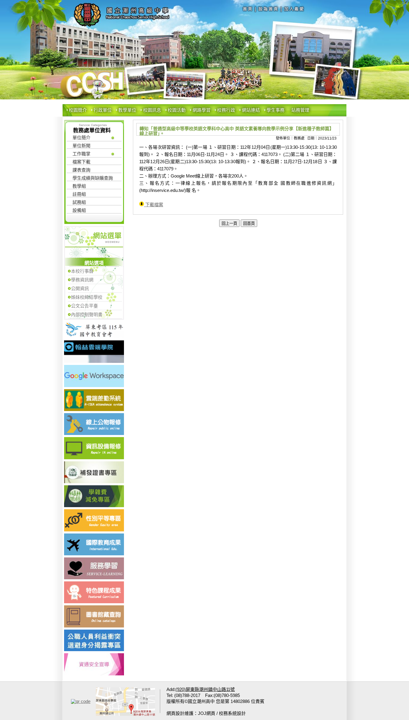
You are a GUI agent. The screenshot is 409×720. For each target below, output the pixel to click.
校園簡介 (78, 110)
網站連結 (251, 110)
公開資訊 (80, 288)
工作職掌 (81, 153)
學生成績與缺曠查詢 (92, 178)
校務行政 (226, 110)
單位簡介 (81, 137)
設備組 (79, 210)
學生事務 (275, 110)
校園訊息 (152, 110)
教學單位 (127, 110)
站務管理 (300, 110)
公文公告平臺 (84, 305)
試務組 (79, 202)
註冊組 (79, 194)
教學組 (79, 186)
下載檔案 (153, 204)
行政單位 (103, 110)
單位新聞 (81, 145)
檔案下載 (81, 161)
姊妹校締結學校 (86, 297)
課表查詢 (81, 169)
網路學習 (201, 110)
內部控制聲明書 (86, 314)
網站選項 (94, 263)
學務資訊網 (82, 279)
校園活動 (177, 110)
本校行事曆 (82, 271)
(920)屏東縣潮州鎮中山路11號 (205, 689)
